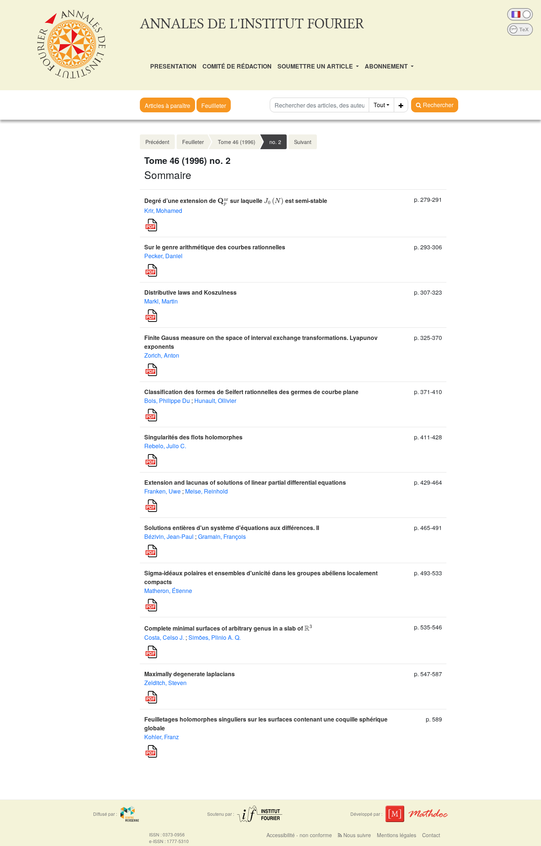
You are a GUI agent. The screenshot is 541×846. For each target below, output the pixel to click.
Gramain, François (222, 536)
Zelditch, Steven (165, 682)
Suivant (302, 141)
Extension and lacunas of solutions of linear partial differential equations (245, 482)
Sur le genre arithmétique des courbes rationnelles (214, 247)
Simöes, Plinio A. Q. (214, 637)
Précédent (157, 141)
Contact (431, 835)
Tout (379, 105)
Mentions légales (396, 835)
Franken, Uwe (162, 491)
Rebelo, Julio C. (165, 446)
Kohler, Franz (161, 737)
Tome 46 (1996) (236, 141)
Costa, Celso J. (164, 637)
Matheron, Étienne (168, 590)
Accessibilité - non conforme (299, 835)
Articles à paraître (167, 105)
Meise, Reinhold (206, 491)
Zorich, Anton (161, 355)
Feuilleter (213, 105)
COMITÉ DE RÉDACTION (237, 66)
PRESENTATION (173, 66)
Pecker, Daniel (163, 256)
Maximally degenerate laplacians (189, 674)
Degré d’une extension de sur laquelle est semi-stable (235, 200)
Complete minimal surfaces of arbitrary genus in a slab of (228, 628)
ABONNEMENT (387, 66)
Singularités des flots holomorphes (193, 437)
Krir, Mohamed (163, 210)
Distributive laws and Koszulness (190, 292)
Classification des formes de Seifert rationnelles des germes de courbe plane (251, 391)
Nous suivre (356, 835)
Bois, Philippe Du (167, 400)
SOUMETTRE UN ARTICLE (315, 66)
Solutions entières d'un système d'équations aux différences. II (231, 527)
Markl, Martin (161, 301)
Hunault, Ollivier (215, 400)
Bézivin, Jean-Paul (169, 536)
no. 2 (275, 141)
